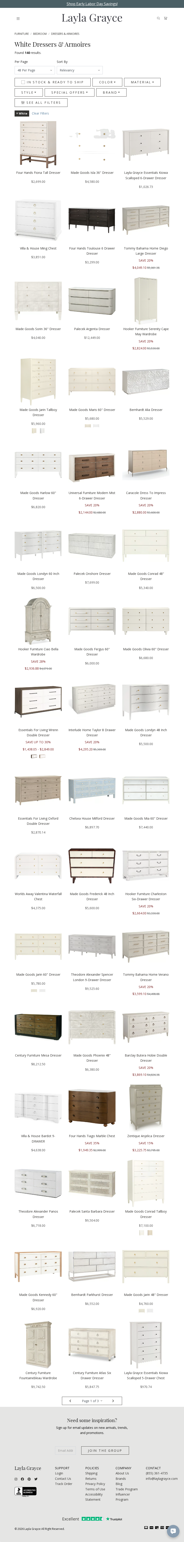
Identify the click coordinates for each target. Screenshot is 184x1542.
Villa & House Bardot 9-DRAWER (38, 1138)
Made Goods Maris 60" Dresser (92, 410)
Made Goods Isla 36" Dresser (92, 172)
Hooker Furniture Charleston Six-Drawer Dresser (145, 896)
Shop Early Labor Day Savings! (92, 3)
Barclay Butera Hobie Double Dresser (146, 1058)
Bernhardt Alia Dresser (145, 410)
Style (27, 92)
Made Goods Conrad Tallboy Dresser (146, 1214)
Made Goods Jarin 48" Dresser (146, 1295)
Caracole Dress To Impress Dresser (146, 495)
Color (106, 82)
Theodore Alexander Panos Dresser (38, 1214)
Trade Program (127, 1489)
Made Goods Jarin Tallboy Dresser (38, 412)
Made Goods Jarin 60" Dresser (38, 974)
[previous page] (70, 1401)
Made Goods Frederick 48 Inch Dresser (92, 896)
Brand (110, 92)
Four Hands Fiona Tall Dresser (38, 172)
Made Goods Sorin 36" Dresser (38, 329)
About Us (122, 1473)
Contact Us (63, 1478)
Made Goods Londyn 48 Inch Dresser (146, 732)
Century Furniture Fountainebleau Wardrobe (38, 1375)
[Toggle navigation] (18, 19)
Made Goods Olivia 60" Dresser (146, 649)
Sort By (62, 62)
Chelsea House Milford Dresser (92, 818)
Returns (90, 1478)
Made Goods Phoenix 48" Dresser (92, 1058)
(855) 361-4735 (157, 1473)
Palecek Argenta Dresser (92, 329)
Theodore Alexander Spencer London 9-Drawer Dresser (92, 977)
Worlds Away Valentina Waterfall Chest (38, 896)
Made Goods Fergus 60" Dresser (92, 651)
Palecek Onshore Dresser (92, 573)
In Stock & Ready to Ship (55, 82)
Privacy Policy (95, 1484)
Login (59, 1473)
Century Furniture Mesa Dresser (38, 1055)
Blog (119, 1484)
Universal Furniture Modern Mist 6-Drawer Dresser (92, 495)
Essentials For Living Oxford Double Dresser (38, 821)
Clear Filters (40, 113)
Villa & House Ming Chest (38, 248)
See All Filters (43, 102)
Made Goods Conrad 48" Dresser (146, 576)
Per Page (21, 62)
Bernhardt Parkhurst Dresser (92, 1295)
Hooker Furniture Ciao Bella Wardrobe (38, 651)
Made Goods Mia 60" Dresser (146, 818)
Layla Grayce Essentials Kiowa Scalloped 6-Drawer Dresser (146, 175)
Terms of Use (95, 1489)
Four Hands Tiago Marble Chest (92, 1136)
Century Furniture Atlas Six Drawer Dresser (92, 1375)
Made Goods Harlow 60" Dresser (38, 495)
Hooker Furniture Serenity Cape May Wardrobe (146, 331)
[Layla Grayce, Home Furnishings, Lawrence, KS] (26, 1492)
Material (141, 82)
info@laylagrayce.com (162, 1478)
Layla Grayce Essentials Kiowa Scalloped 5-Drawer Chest (146, 1375)
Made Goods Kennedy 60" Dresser (38, 1297)
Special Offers (68, 92)
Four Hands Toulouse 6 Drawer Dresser (92, 251)
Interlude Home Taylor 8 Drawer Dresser (92, 732)
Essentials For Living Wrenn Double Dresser (38, 732)
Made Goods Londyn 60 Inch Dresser (38, 576)
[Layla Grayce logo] (92, 18)
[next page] (113, 1401)
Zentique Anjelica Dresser (145, 1136)
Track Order (63, 1484)
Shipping (91, 1473)
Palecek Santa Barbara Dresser (92, 1211)
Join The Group (105, 1450)
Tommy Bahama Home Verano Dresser (146, 977)
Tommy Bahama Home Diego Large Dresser (146, 251)
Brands (121, 1478)
